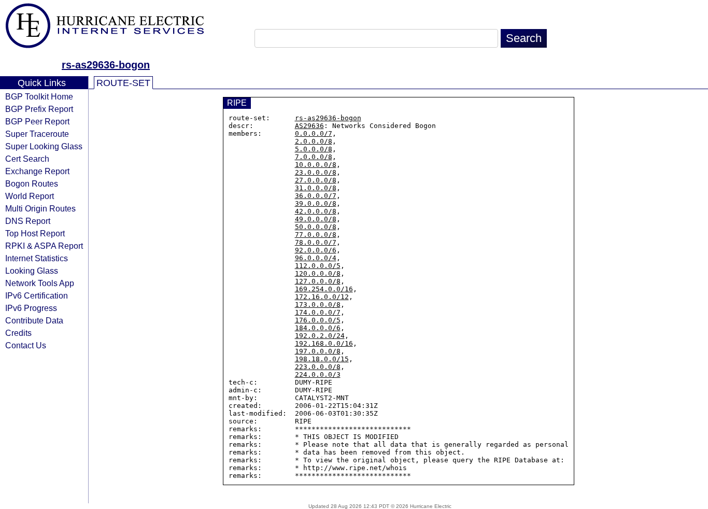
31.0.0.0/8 (315, 188)
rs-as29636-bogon (106, 64)
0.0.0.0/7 (313, 133)
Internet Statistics (36, 258)
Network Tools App (39, 283)
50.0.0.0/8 (315, 227)
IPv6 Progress (31, 308)
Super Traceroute (37, 133)
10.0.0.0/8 (315, 164)
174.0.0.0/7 (318, 312)
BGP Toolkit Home (39, 96)
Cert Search (27, 158)
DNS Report (27, 220)
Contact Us (25, 345)
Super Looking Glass (43, 146)
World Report (29, 196)
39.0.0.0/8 (315, 203)
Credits (18, 332)
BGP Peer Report (37, 121)
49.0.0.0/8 (315, 219)
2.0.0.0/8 (313, 141)
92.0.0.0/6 (315, 250)
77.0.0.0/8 (315, 234)
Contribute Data (34, 320)
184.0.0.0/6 (318, 328)
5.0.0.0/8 (313, 149)
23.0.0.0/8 (315, 172)
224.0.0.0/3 (318, 374)
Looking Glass (31, 270)
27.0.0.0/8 (315, 180)
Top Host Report (35, 233)
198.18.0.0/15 (322, 359)
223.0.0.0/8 (318, 367)
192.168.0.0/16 (324, 343)
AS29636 (309, 126)
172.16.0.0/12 (322, 297)
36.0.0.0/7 (315, 196)
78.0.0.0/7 (315, 242)
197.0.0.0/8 (318, 351)
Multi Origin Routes (40, 208)
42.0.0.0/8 (315, 211)
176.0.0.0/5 (318, 320)
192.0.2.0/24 (320, 336)
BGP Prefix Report (39, 109)
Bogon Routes (31, 183)
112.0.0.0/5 (318, 266)
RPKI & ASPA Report (44, 245)
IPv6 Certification (36, 295)
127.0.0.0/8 (318, 281)
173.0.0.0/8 (318, 304)
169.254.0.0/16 (324, 289)
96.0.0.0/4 (315, 258)
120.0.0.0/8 (318, 273)
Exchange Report (37, 171)
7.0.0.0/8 (313, 157)
